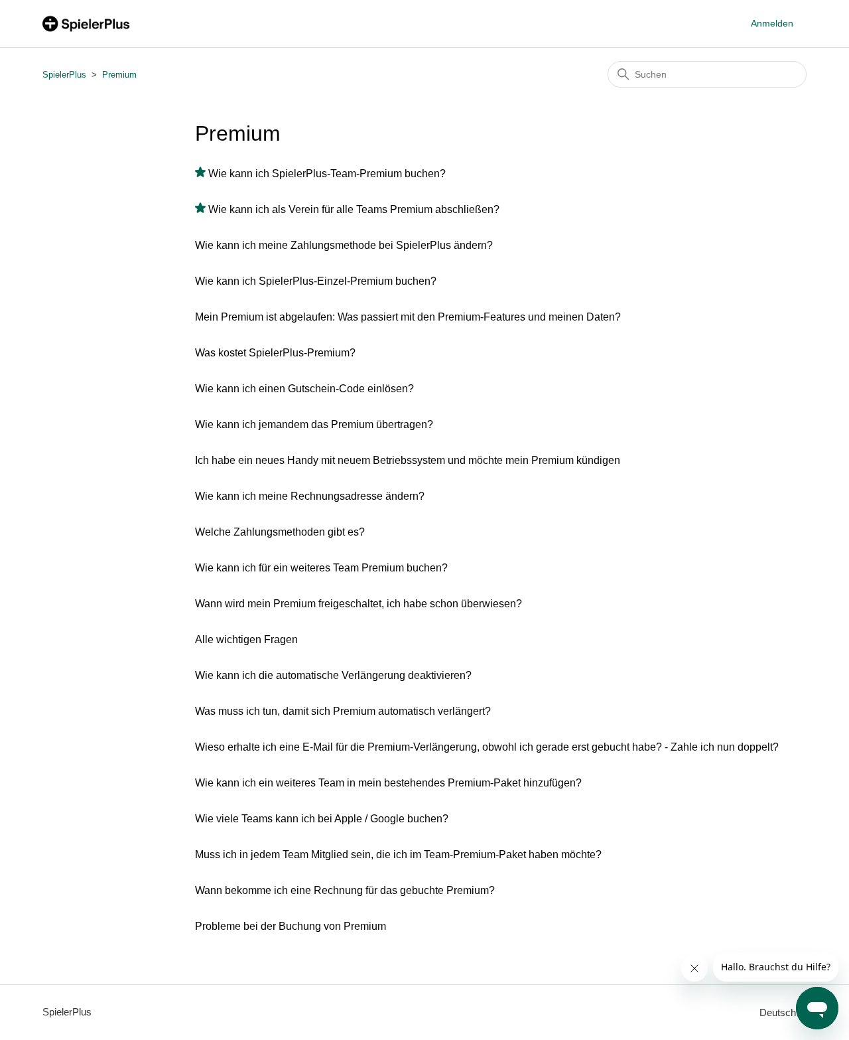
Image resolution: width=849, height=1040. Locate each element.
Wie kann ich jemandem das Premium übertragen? (314, 424)
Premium (119, 75)
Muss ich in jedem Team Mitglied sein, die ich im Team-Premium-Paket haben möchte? (398, 854)
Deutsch (779, 1012)
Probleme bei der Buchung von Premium (290, 926)
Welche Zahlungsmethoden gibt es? (280, 532)
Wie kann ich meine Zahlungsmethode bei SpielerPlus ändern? (344, 245)
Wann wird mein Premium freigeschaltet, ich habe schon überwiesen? (358, 603)
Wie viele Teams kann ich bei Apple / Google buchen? (321, 818)
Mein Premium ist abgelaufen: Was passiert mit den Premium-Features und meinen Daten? (408, 317)
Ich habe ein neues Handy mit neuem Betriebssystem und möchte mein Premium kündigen (407, 460)
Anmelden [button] (772, 23)
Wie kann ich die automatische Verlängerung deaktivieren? (333, 675)
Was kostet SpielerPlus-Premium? (275, 352)
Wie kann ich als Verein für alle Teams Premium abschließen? (353, 209)
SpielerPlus (64, 75)
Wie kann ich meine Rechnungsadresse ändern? (309, 496)
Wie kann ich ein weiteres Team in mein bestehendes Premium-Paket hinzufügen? (388, 782)
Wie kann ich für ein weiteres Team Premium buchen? (321, 567)
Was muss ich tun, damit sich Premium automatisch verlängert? (343, 711)
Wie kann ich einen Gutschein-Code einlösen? (304, 388)
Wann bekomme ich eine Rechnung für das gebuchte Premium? (345, 890)
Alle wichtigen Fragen (246, 639)
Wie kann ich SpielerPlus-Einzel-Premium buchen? (315, 281)
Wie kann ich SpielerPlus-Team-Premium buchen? (327, 173)
